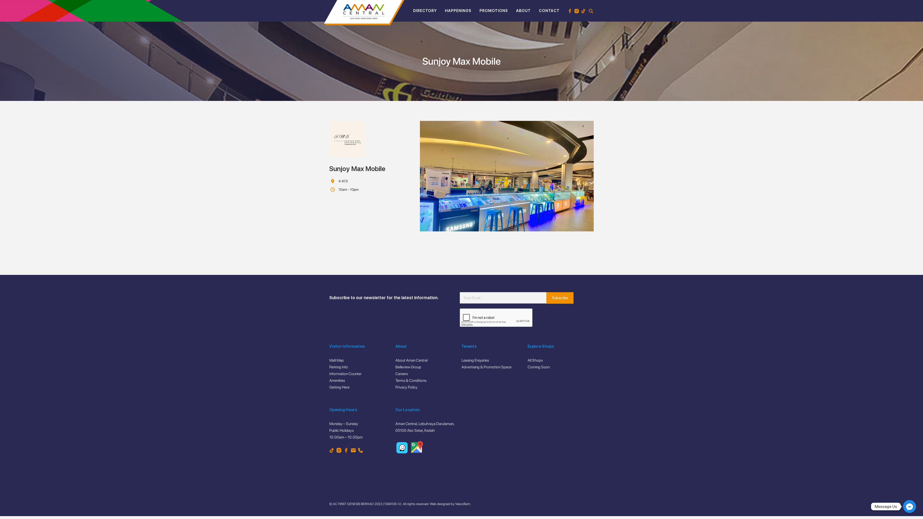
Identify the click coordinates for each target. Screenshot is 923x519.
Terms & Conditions (410, 380)
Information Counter (345, 373)
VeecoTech (462, 504)
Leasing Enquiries (475, 360)
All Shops (535, 360)
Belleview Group (408, 367)
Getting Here (339, 387)
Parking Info (338, 367)
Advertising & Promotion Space (486, 367)
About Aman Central (411, 360)
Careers (401, 373)
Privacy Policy (406, 387)
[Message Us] (909, 506)
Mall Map (336, 360)
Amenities (337, 380)
